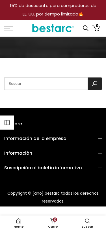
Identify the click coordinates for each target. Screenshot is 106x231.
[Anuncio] (53, 9)
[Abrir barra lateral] (7, 122)
